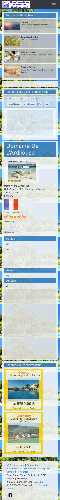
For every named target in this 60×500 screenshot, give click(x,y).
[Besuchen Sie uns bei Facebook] (10, 495)
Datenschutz (33, 465)
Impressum (18, 465)
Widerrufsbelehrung (34, 468)
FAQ (49, 468)
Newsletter (22, 471)
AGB (8, 465)
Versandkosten (14, 468)
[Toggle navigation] (54, 4)
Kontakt (10, 471)
